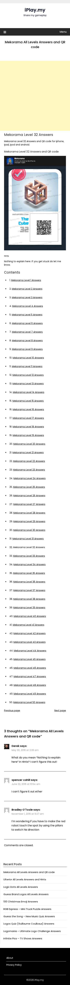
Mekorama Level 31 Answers (28, 538)
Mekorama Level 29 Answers (29, 521)
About (9, 957)
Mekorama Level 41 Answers (28, 624)
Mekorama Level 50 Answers (29, 702)
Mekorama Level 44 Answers (30, 650)
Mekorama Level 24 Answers (30, 478)
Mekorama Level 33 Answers (29, 556)
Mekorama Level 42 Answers (30, 633)
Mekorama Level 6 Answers (27, 323)
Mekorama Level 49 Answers (30, 693)
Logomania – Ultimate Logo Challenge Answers (32, 931)
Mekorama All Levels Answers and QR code (29, 872)
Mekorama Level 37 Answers (29, 590)
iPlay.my (35, 10)
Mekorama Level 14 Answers (28, 392)
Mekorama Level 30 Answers (29, 530)
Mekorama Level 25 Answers (29, 487)
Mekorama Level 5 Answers (27, 314)
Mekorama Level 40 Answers (30, 616)
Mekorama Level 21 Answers (28, 452)
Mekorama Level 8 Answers (27, 340)
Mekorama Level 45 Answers (30, 659)
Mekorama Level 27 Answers (29, 504)
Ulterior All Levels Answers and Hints (24, 879)
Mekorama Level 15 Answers (28, 400)
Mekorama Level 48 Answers (30, 685)
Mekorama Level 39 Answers (29, 607)
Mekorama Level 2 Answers (27, 288)
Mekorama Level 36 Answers (29, 581)
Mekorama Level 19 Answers (28, 435)
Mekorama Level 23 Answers (29, 469)
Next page (60, 710)
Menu (63, 32)
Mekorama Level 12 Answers (28, 375)
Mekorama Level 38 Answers (29, 599)
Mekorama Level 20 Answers (29, 444)
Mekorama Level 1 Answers (26, 280)
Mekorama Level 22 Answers (29, 461)
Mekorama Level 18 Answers (28, 426)
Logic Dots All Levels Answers (20, 887)
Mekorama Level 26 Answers (29, 495)
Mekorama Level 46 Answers (30, 668)
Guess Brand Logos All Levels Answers (26, 894)
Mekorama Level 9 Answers (27, 349)
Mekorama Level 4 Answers (27, 306)
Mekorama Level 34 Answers (30, 564)
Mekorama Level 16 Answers (28, 409)
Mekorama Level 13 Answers (28, 383)
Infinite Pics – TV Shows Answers (22, 938)
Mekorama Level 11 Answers (27, 366)
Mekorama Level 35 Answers (29, 573)
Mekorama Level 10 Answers (28, 357)
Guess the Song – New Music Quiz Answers (29, 916)
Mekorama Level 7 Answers (27, 332)
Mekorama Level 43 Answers (30, 642)
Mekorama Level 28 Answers (29, 512)
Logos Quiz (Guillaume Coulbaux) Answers (28, 923)
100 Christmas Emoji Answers (20, 901)
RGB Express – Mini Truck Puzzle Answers (27, 909)
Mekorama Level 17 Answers (28, 418)
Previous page (12, 710)
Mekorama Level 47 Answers (30, 676)
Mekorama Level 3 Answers (27, 297)
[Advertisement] (35, 96)
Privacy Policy (14, 964)
